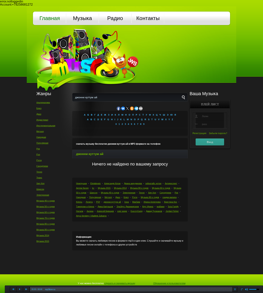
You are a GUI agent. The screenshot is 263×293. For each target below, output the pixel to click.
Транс (39, 177)
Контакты (148, 18)
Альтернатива (43, 102)
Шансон (40, 189)
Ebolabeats (95, 183)
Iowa (126, 202)
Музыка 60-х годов (45, 212)
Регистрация (199, 133)
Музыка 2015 (42, 241)
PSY (98, 202)
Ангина (90, 211)
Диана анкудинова (133, 183)
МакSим (136, 202)
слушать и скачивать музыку (119, 283)
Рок (38, 149)
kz (93, 188)
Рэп (38, 154)
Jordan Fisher (172, 211)
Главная (49, 18)
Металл (40, 131)
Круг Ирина (147, 206)
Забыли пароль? (218, 133)
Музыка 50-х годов (45, 206)
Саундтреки (42, 166)
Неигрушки (81, 183)
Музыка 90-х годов (45, 229)
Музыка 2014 (42, 235)
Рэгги (39, 160)
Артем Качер (82, 188)
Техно (39, 172)
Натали (79, 211)
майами (160, 206)
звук (246, 289)
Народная (41, 137)
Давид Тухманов (154, 211)
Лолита (89, 202)
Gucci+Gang (136, 211)
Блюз (38, 108)
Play (20, 289)
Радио (115, 18)
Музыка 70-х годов (45, 218)
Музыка (82, 18)
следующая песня (26, 289)
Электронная (42, 195)
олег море (122, 211)
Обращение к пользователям (169, 283)
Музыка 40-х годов (45, 201)
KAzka (79, 202)
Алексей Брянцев (105, 211)
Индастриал (42, 120)
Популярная (42, 143)
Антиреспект (171, 183)
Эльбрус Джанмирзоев (127, 206)
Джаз (38, 114)
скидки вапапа (169, 197)
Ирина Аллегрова (152, 202)
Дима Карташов (105, 206)
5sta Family (173, 206)
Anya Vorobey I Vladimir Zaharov (91, 216)
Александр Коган (112, 183)
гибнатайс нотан (153, 183)
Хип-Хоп (40, 183)
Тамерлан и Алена (85, 206)
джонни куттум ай (112, 202)
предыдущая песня (13, 289)
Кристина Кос (170, 202)
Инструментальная (45, 125)
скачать (234, 289)
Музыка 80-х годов (45, 224)
